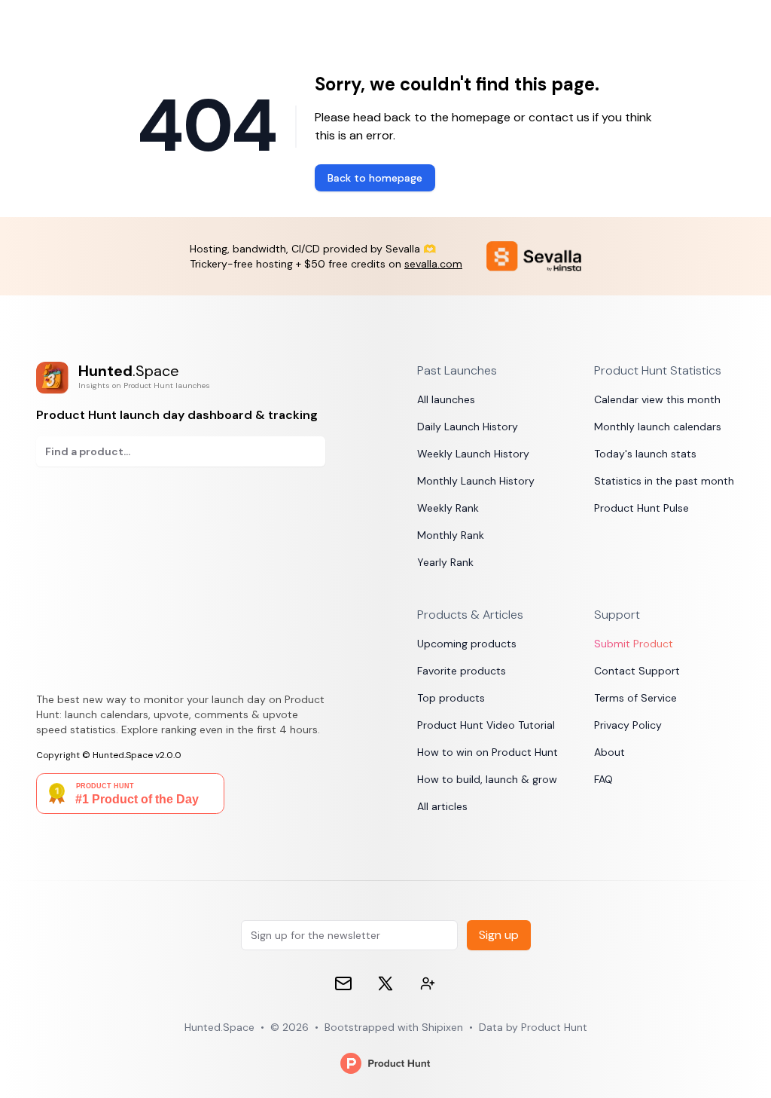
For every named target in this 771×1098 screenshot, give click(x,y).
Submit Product (633, 643)
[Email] (343, 983)
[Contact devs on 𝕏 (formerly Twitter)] (428, 983)
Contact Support (637, 670)
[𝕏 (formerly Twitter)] (385, 983)
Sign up (499, 935)
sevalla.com (433, 264)
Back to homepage (375, 178)
